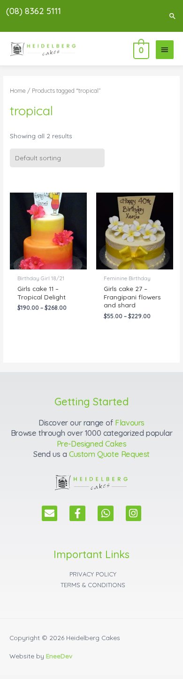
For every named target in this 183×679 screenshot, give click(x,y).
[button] (172, 16)
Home (18, 90)
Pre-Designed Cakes (92, 443)
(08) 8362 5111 (33, 11)
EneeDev (59, 656)
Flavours (130, 422)
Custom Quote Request (109, 454)
